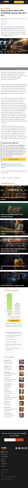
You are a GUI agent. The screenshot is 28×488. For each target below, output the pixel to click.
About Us (3, 459)
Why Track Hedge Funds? (11, 339)
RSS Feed (5, 452)
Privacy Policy (4, 469)
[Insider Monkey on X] (20, 448)
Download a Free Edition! (11, 342)
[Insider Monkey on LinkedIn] (26, 448)
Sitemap (3, 466)
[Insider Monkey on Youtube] (23, 448)
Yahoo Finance (9, 177)
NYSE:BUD (3, 177)
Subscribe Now (14, 320)
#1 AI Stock (19, 2)
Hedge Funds (4, 454)
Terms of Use (4, 472)
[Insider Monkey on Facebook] (16, 448)
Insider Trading (4, 456)
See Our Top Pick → (14, 159)
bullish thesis (12, 27)
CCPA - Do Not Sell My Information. (9, 476)
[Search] (26, 2)
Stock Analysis (7, 8)
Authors (3, 461)
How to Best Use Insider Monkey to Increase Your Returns (13, 336)
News (2, 8)
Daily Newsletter (17, 177)
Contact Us (4, 463)
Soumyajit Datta (20, 18)
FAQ (2, 474)
